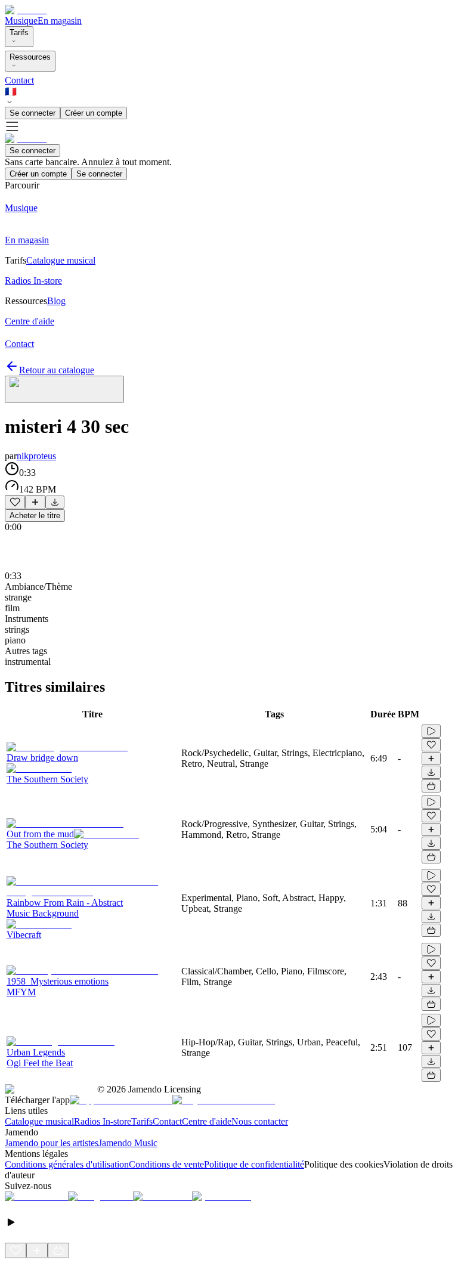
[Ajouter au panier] (431, 786)
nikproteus (36, 456)
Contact (19, 80)
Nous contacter (259, 1121)
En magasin (60, 21)
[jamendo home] (26, 10)
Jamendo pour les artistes (51, 1143)
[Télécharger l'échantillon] (54, 502)
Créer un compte (93, 113)
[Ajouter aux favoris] (15, 502)
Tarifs (19, 32)
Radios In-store (102, 1121)
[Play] (64, 389)
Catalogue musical (39, 1121)
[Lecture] (431, 731)
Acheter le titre (35, 515)
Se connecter (32, 113)
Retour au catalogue (56, 370)
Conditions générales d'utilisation (67, 1164)
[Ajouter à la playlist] (35, 502)
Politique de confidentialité (254, 1164)
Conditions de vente (166, 1164)
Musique (21, 21)
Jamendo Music (127, 1143)
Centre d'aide (206, 1121)
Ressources (30, 56)
